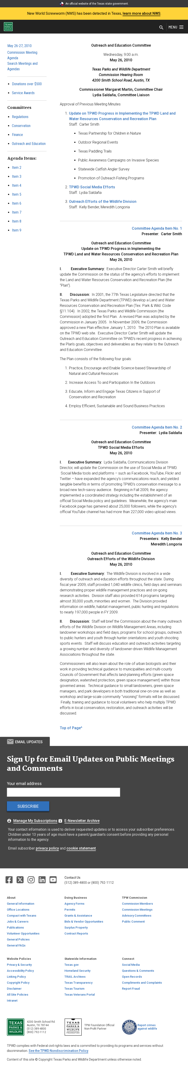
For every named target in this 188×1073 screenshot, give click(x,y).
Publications (15, 927)
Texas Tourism (74, 988)
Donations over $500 (27, 84)
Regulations (20, 117)
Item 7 (16, 212)
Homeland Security (77, 970)
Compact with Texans (21, 915)
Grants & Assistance (78, 915)
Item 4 (16, 185)
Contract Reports (76, 933)
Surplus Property (76, 927)
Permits (69, 909)
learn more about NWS (141, 13)
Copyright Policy (18, 982)
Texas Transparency (78, 982)
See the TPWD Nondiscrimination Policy (58, 1051)
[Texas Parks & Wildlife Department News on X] (20, 879)
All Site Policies (17, 994)
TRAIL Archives (75, 976)
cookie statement (81, 848)
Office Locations (18, 909)
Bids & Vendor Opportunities (83, 921)
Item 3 (16, 176)
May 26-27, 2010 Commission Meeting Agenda (22, 52)
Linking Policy (16, 976)
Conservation (21, 126)
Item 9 (16, 230)
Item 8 (16, 221)
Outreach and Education (29, 143)
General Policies (18, 939)
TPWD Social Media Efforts (92, 187)
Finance (17, 135)
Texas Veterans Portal (79, 994)
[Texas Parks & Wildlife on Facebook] (9, 879)
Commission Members (137, 903)
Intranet (12, 1000)
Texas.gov (71, 964)
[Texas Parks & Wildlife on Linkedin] (42, 879)
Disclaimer (14, 988)
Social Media (131, 964)
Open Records (132, 976)
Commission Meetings (137, 909)
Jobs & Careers (17, 921)
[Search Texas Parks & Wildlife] (161, 28)
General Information (20, 903)
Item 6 (16, 203)
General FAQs (16, 945)
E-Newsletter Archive (82, 821)
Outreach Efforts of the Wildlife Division (102, 201)
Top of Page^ (71, 728)
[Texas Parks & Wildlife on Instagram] (31, 879)
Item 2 (16, 167)
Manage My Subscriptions (35, 821)
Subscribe (28, 806)
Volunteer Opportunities (23, 933)
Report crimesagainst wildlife (147, 1027)
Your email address (24, 783)
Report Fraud (131, 988)
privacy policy (47, 848)
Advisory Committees (136, 915)
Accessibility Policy (20, 970)
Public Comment (133, 921)
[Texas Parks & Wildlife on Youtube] (53, 879)
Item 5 (16, 194)
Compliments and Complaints (142, 982)
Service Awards (23, 93)
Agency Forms (74, 903)
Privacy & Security (19, 964)
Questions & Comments (138, 970)
